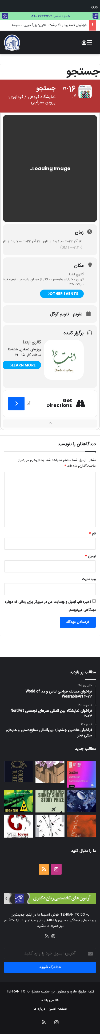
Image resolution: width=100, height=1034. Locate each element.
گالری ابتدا (32, 342)
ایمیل (90, 556)
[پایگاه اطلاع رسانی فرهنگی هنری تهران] (12, 43)
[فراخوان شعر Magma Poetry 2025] (81, 826)
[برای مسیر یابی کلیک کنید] (16, 403)
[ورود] (84, 45)
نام (92, 534)
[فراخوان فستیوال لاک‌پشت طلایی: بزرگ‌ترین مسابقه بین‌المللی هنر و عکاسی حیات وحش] (18, 771)
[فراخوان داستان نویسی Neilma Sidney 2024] (50, 801)
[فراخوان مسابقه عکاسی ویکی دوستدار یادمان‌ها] (18, 826)
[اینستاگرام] (53, 936)
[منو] (89, 45)
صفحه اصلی (58, 1008)
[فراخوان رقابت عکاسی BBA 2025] (81, 774)
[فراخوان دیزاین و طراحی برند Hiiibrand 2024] (50, 826)
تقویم (77, 314)
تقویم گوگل (59, 314)
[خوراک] (47, 936)
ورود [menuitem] (94, 6)
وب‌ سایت (89, 579)
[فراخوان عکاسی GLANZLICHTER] (81, 801)
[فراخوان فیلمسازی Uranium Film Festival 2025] (18, 801)
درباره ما (39, 1008)
